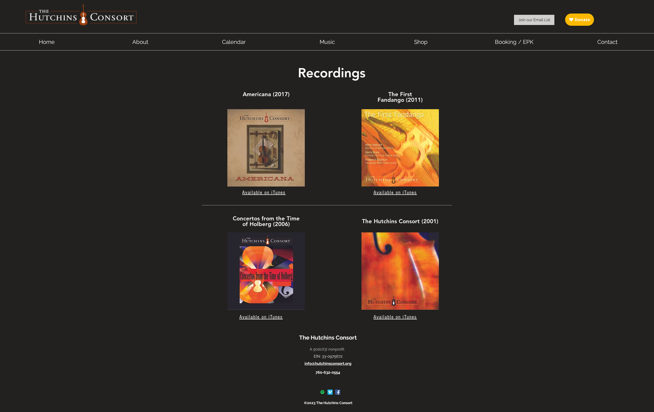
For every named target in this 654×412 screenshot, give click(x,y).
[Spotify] (322, 392)
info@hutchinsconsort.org (328, 363)
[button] (534, 20)
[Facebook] (337, 392)
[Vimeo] (330, 392)
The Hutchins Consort (328, 337)
